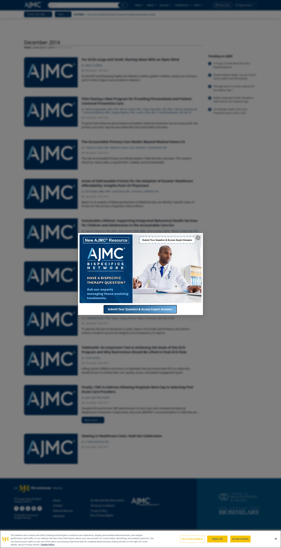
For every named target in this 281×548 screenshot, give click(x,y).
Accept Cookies (240, 538)
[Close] (275, 538)
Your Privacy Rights (192, 538)
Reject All (217, 538)
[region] (140, 539)
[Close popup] (198, 238)
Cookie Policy (47, 544)
